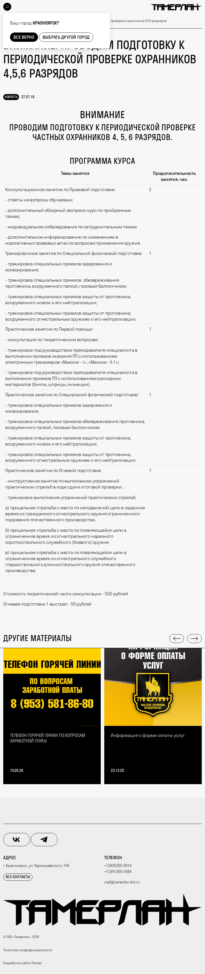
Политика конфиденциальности (27, 950)
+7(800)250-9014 (118, 865)
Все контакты (18, 876)
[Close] (104, 18)
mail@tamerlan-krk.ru (122, 882)
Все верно (24, 37)
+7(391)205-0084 (118, 871)
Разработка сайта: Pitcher (22, 963)
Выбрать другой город (66, 37)
